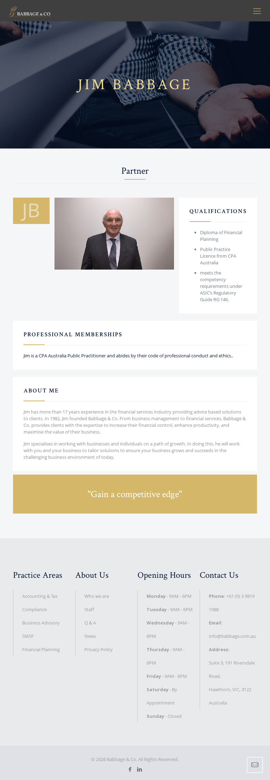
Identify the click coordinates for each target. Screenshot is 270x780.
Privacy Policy (98, 649)
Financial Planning (41, 649)
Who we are (96, 596)
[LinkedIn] (139, 769)
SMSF (28, 636)
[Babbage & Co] (30, 10)
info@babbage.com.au (232, 636)
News (90, 636)
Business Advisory (41, 623)
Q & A (90, 623)
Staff (89, 609)
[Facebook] (130, 769)
